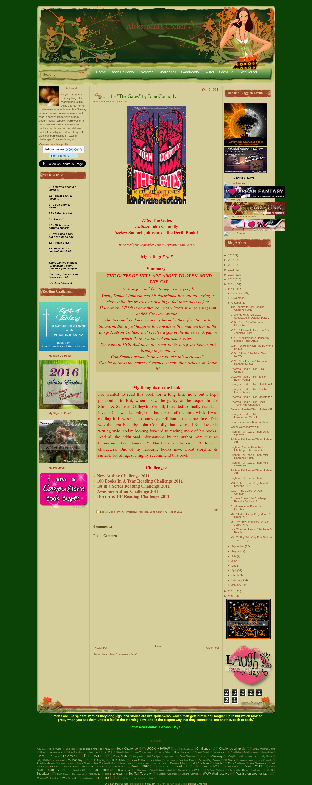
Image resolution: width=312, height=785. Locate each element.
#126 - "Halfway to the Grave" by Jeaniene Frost (250, 331)
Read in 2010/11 (164, 767)
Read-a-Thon (100, 770)
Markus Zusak (160, 763)
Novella (54, 766)
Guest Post (252, 756)
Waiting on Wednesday (252, 773)
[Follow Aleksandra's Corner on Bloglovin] (63, 151)
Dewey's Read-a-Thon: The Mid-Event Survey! (250, 390)
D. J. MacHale (91, 752)
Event (40, 756)
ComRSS (226, 72)
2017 (231, 259)
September (237, 546)
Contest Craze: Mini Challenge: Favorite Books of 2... (249, 500)
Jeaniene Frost (187, 760)
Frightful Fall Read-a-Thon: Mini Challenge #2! (249, 464)
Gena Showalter (188, 756)
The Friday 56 (78, 774)
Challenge (203, 748)
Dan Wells (108, 752)
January (236, 584)
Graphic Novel (235, 756)
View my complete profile (53, 144)
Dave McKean (123, 752)
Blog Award (55, 749)
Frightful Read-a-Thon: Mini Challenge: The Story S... (247, 449)
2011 (231, 289)
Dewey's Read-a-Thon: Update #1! (251, 409)
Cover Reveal (74, 752)
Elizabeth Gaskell (202, 752)
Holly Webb (43, 760)
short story (147, 778)
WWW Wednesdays (216, 773)
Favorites (146, 72)
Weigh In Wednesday (47, 778)
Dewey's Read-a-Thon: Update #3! (251, 384)
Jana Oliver (155, 760)
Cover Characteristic (51, 752)
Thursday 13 (94, 774)
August (235, 551)
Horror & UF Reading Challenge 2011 (133, 496)
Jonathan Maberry (46, 763)
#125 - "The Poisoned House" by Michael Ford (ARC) (250, 339)
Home (101, 72)
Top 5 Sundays (113, 773)
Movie (218, 763)
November (237, 297)
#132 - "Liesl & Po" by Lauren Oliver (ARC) (248, 324)
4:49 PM (123, 101)
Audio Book (41, 749)
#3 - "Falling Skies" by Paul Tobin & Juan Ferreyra (251, 539)
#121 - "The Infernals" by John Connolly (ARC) (249, 362)
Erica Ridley (236, 752)
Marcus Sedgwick (143, 763)
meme (103, 777)
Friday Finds (120, 756)
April (233, 570)
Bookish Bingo (187, 749)
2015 (231, 269)
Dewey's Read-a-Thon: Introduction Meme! (244, 416)
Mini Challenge (201, 763)
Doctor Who (164, 752)
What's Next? (69, 778)
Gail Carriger (153, 756)
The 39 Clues (62, 774)
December (237, 293)
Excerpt (55, 756)
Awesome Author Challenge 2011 (128, 491)
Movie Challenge (236, 763)
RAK (84, 766)
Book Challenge (127, 748)
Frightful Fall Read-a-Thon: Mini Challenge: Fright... (249, 456)
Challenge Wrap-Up (232, 748)
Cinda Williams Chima (264, 749)
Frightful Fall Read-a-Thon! (246, 478)
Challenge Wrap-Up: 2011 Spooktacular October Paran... (250, 316)
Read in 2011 (175, 512)
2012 (231, 284)
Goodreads (190, 72)
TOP (215, 510)
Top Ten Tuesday (140, 773)
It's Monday (74, 760)
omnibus (135, 778)
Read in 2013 (253, 766)
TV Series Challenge (215, 770)
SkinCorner (248, 72)
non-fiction (124, 778)
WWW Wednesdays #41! (245, 426)
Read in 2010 (140, 766)
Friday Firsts (138, 756)
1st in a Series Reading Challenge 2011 (133, 486)
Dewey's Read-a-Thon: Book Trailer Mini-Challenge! (248, 403)
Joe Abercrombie (247, 760)
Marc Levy (125, 763)
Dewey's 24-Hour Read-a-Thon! (250, 422)
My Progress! (57, 467)
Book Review (116, 512)
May (233, 565)
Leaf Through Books (104, 763)
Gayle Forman (170, 756)
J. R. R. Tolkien (117, 760)
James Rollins (137, 760)
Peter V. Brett (71, 766)
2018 (231, 255)
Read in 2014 (56, 770)
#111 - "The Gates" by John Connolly (140, 96)
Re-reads (120, 766)
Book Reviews (122, 72)
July (233, 556)
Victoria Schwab (190, 774)
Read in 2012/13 (233, 767)
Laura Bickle (83, 763)
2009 (231, 596)
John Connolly (158, 512)
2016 (231, 264)
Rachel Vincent (99, 766)
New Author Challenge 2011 (123, 476)
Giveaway (216, 756)
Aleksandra (72, 88)
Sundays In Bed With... (190, 770)
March (235, 575)
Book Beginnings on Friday (94, 748)
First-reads (142, 512)
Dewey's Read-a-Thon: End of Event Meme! (248, 378)
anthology (88, 778)
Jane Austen (170, 760)
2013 (231, 279)
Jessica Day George (209, 760)
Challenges (167, 72)
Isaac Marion (58, 760)
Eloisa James (219, 752)
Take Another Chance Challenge (244, 770)
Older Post (212, 647)
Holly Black (266, 756)
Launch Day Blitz (66, 763)
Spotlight (171, 770)
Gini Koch (204, 756)
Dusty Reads (181, 752)
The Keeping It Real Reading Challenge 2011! (247, 308)
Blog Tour (70, 749)
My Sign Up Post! (60, 355)
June (234, 560)
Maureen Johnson (179, 763)
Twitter (209, 72)
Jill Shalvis (229, 760)
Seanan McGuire (157, 770)
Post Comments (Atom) (123, 654)
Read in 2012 (210, 766)
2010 (231, 591)
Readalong (141, 770)
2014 (231, 274)
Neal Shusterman (258, 763)
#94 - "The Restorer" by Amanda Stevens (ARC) (250, 484)
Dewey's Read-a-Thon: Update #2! (251, 396)
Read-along (124, 770)
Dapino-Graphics (197, 783)
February (236, 580)
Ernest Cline (267, 752)
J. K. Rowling (98, 760)
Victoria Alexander (168, 774)
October (236, 302)
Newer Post (101, 647)
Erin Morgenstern (251, 752)
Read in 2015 (80, 770)
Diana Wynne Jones (143, 752)
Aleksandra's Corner (156, 26)
